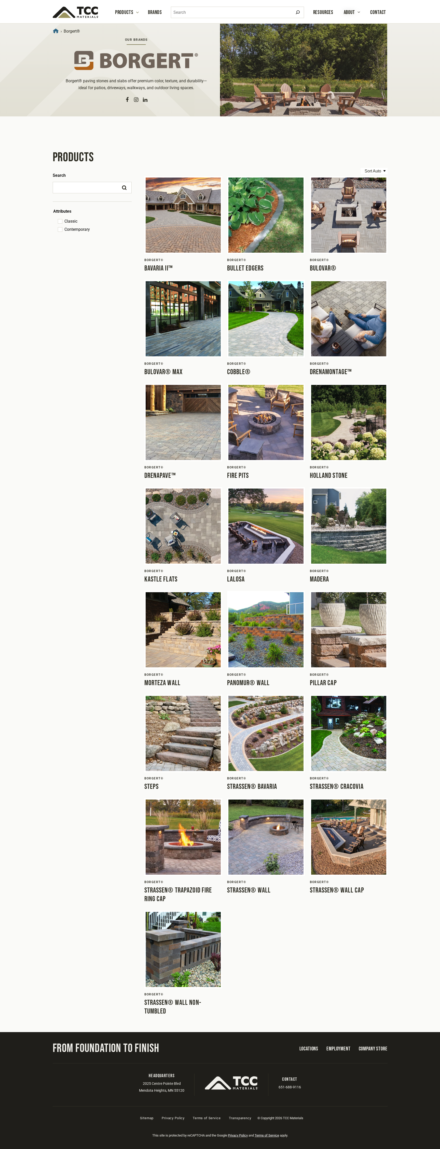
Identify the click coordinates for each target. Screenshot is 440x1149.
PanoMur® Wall (248, 683)
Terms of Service (207, 1118)
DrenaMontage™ (331, 372)
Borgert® (153, 260)
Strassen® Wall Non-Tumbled (172, 1007)
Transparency (240, 1118)
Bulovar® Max (163, 372)
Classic (70, 221)
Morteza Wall (162, 683)
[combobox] (237, 12)
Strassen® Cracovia (337, 786)
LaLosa (236, 579)
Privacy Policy (173, 1118)
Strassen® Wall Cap (337, 890)
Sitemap (147, 1118)
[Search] (298, 12)
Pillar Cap (323, 683)
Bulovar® (323, 268)
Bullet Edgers (245, 268)
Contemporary (77, 229)
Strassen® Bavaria (252, 786)
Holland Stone (329, 475)
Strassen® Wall (249, 890)
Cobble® (239, 372)
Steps (151, 786)
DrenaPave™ (160, 475)
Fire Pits (238, 475)
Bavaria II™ (158, 268)
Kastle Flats (160, 579)
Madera (319, 579)
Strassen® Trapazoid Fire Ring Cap (178, 894)
